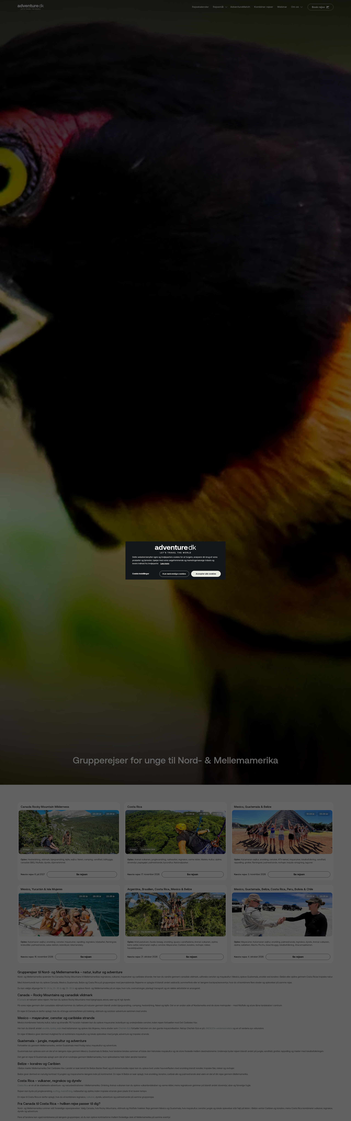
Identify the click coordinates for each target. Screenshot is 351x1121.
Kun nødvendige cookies (174, 574)
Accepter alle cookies (206, 574)
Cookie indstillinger (140, 574)
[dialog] (175, 560)
